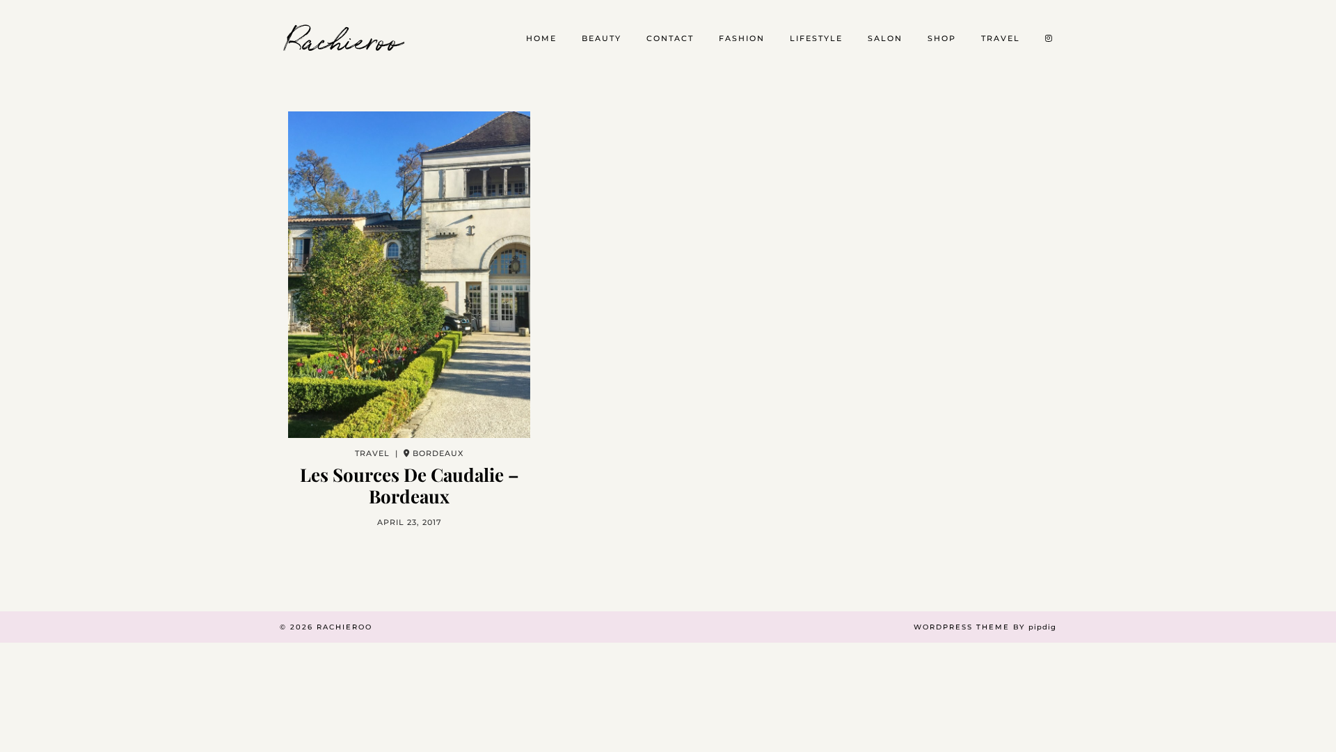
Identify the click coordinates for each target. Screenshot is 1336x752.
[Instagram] (1049, 38)
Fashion (742, 38)
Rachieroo (345, 38)
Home (541, 38)
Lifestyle (816, 38)
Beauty (601, 38)
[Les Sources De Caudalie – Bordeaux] (409, 274)
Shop (942, 38)
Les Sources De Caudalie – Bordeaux (409, 485)
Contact (670, 38)
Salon (885, 38)
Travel (1000, 38)
